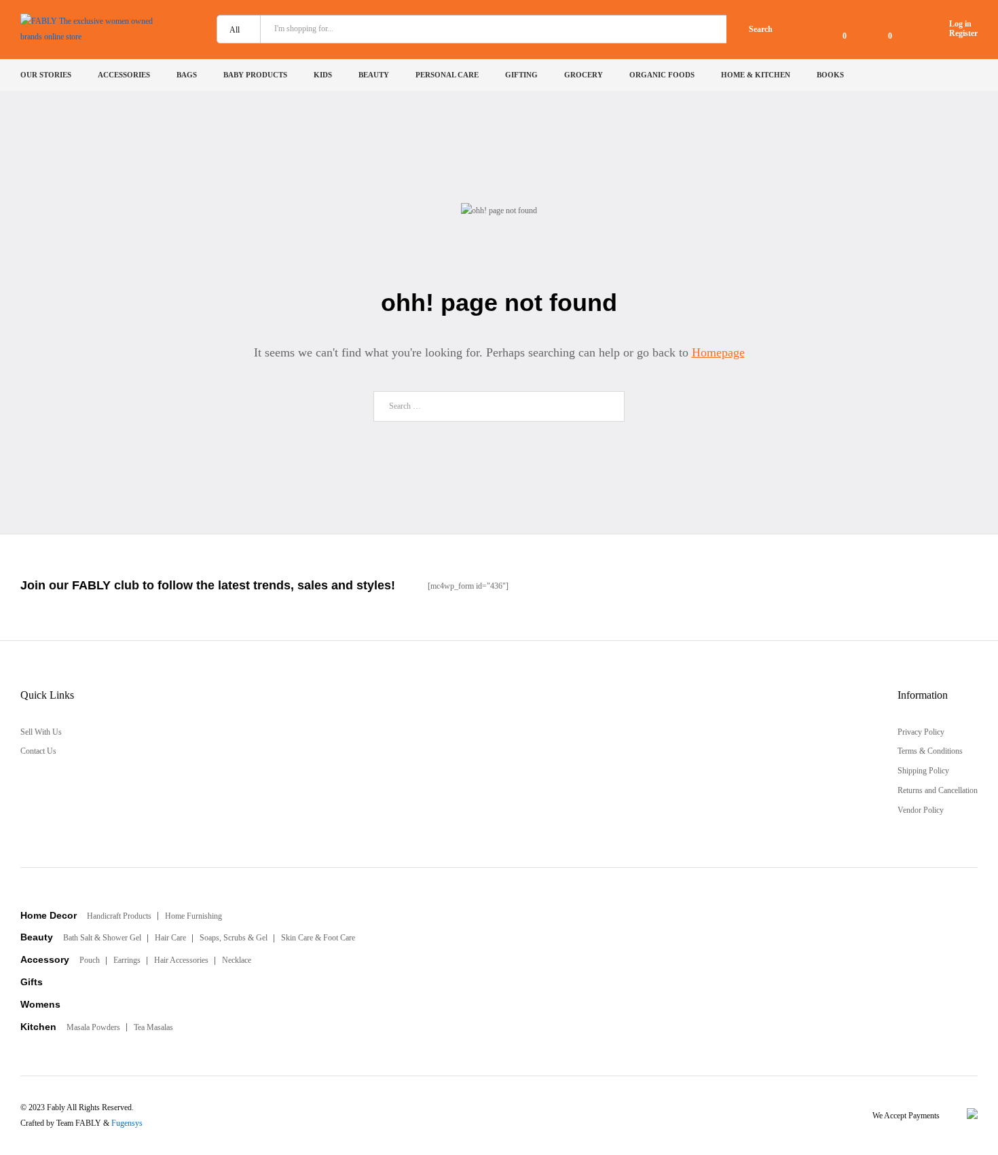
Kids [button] (323, 75)
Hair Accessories (181, 960)
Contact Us (38, 751)
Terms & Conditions (930, 751)
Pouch (89, 960)
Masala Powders (93, 1027)
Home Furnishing (193, 916)
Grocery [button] (583, 75)
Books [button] (830, 75)
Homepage (718, 352)
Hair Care (170, 937)
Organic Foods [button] (662, 75)
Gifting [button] (521, 75)
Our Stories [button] (45, 75)
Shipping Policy (923, 770)
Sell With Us (41, 732)
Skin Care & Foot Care (318, 937)
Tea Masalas (153, 1027)
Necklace (236, 960)
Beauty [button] (373, 75)
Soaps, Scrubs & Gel (233, 937)
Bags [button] (187, 75)
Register (963, 33)
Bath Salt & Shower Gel (102, 937)
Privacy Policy (921, 732)
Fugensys (127, 1123)
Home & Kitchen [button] (755, 75)
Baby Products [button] (255, 75)
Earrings (127, 960)
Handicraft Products (119, 916)
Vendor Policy (921, 810)
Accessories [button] (124, 75)
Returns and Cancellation (938, 790)
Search (761, 29)
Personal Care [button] (447, 75)
